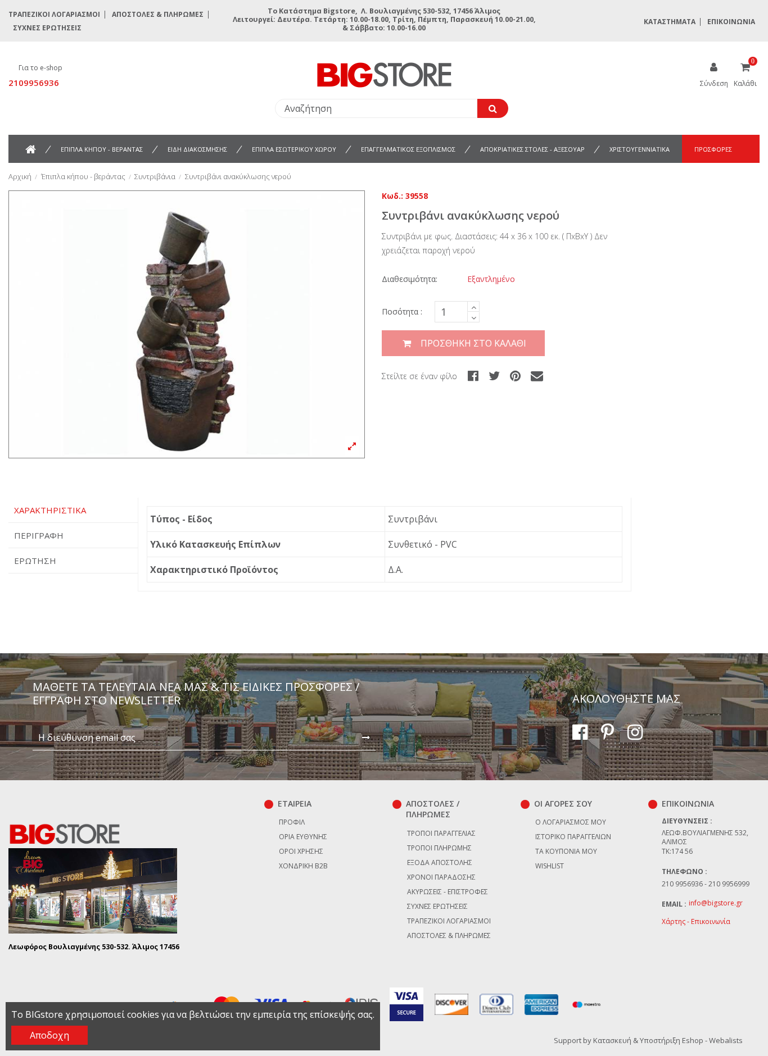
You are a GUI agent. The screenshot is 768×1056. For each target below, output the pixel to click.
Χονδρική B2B (303, 866)
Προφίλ (292, 822)
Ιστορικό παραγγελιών (573, 836)
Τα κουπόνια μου (566, 851)
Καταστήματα (669, 21)
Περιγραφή (39, 535)
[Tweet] (494, 375)
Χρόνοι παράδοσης (441, 877)
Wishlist (549, 866)
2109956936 (33, 82)
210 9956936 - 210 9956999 (705, 884)
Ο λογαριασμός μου (570, 822)
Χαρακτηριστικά (50, 510)
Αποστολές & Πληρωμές (158, 14)
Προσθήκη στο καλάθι (473, 343)
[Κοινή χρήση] (473, 375)
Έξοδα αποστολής (439, 862)
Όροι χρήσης (301, 851)
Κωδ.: (392, 195)
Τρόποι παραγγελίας (441, 833)
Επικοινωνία (731, 21)
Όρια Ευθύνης (303, 836)
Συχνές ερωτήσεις (47, 28)
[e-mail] (537, 375)
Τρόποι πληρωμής (439, 848)
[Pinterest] (515, 375)
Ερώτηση (35, 560)
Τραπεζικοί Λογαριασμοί (54, 14)
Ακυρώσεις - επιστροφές (447, 891)
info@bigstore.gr (716, 903)
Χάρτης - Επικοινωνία (696, 921)
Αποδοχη (49, 1035)
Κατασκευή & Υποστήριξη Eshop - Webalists (668, 1040)
